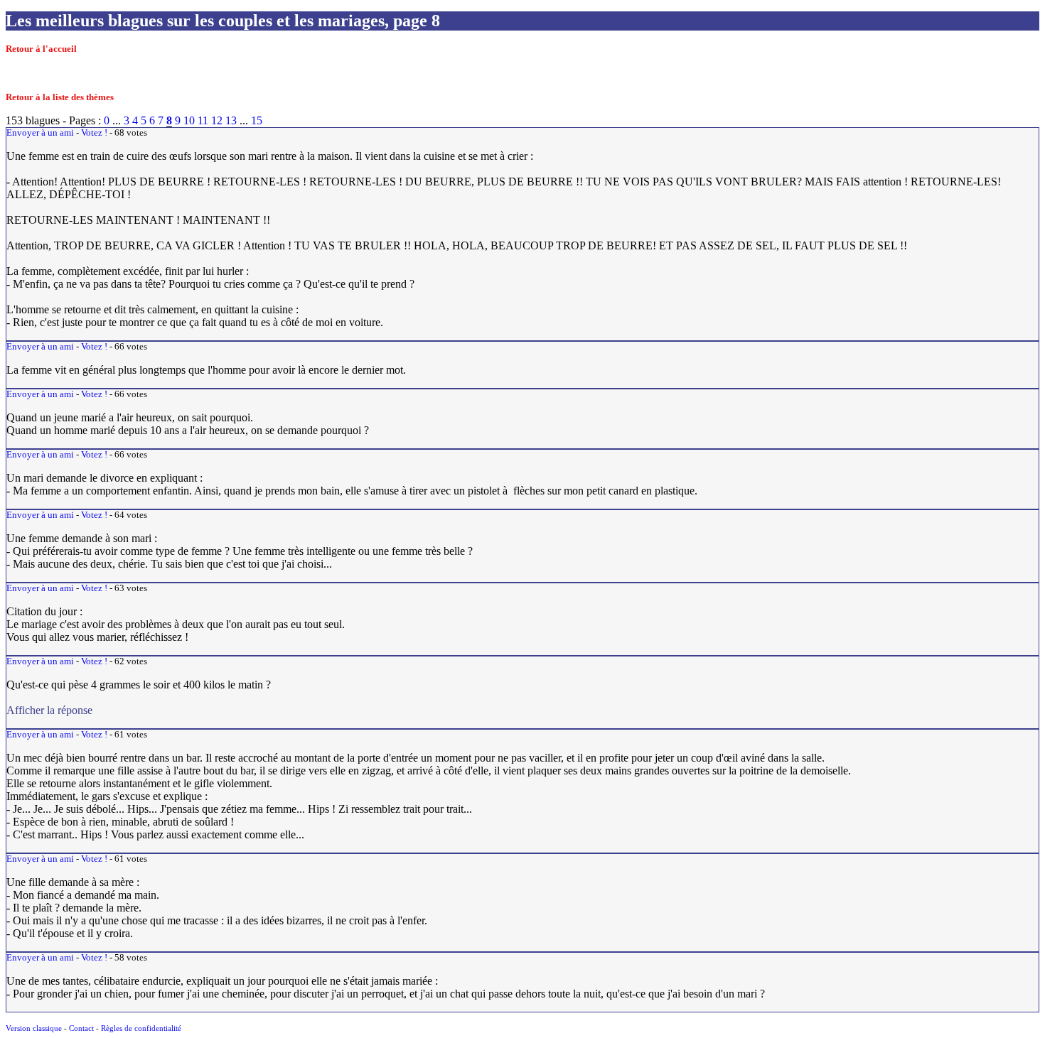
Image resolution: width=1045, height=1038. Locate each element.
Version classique (34, 1028)
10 (189, 120)
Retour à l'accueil (41, 49)
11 (203, 120)
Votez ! (94, 133)
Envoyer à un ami (40, 133)
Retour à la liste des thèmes (60, 97)
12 (217, 120)
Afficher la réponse (290, 710)
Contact (81, 1028)
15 (256, 120)
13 (231, 120)
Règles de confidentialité (141, 1028)
